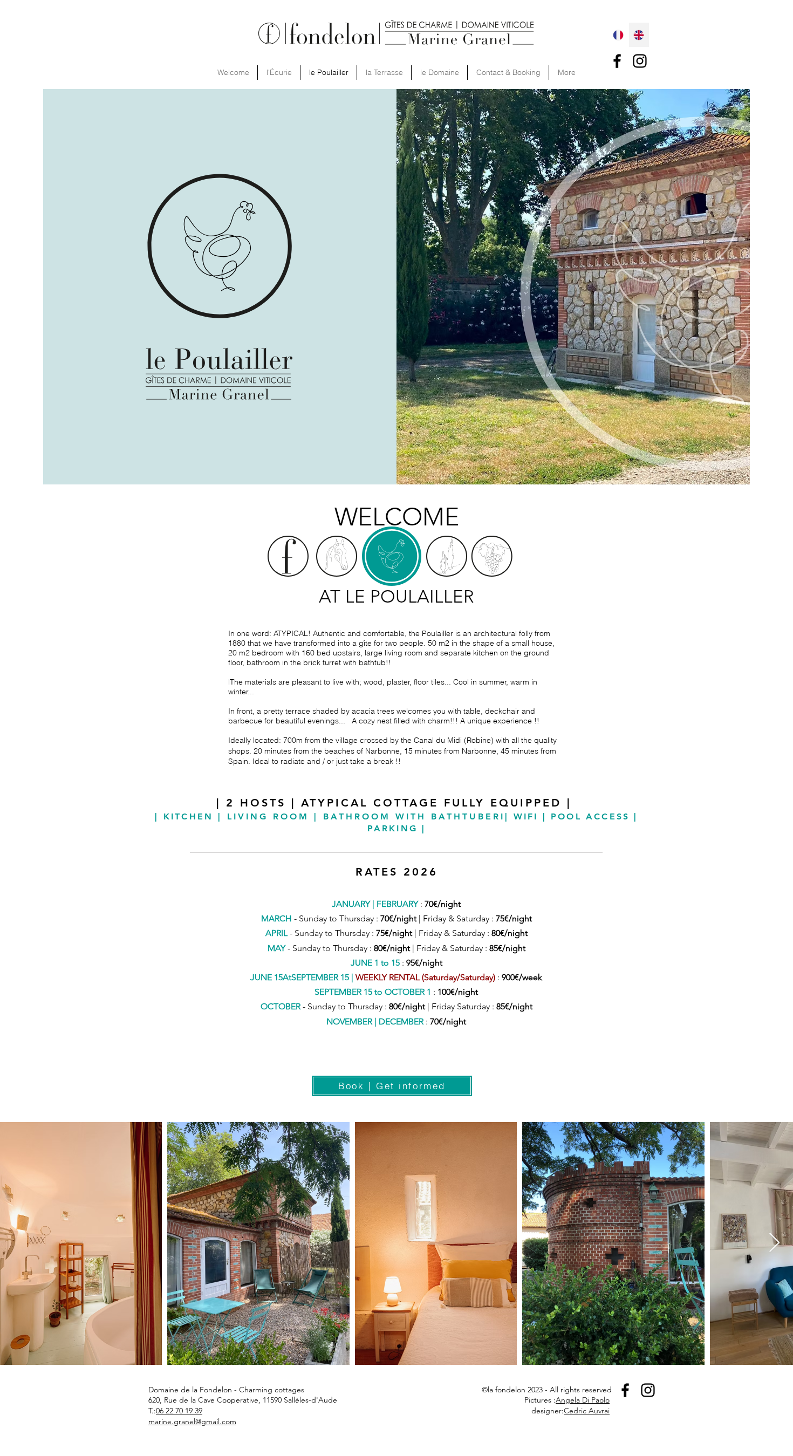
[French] (618, 35)
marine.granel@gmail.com (192, 1421)
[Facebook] (617, 61)
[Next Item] (774, 1243)
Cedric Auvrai (587, 1411)
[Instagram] (640, 61)
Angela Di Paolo (583, 1400)
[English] (639, 35)
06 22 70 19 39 (179, 1411)
